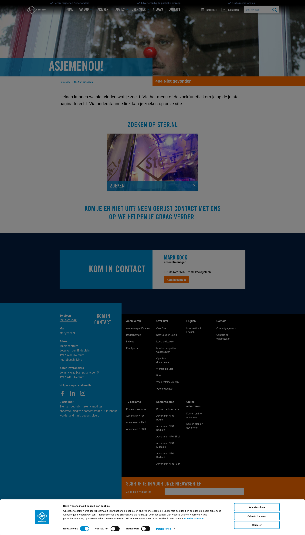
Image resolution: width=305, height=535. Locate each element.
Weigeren (257, 525)
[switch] (115, 528)
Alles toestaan (257, 507)
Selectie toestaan (256, 516)
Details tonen (163, 528)
